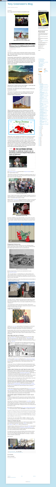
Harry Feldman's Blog (41, 61)
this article (44, 40)
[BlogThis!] (18, 451)
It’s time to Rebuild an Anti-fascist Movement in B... (43, 114)
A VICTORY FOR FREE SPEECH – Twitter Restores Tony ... (43, 112)
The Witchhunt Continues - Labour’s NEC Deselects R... (43, 92)
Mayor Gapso (13, 452)
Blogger (29, 481)
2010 (39, 143)
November (41, 126)
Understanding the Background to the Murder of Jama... (43, 115)
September (41, 128)
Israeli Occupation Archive (42, 63)
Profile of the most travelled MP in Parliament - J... (43, 98)
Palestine (20, 452)
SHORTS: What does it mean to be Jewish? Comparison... (43, 118)
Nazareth (16, 452)
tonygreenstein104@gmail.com (42, 28)
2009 (39, 144)
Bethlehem (10, 452)
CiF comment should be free (42, 59)
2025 (39, 76)
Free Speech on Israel (41, 60)
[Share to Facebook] (20, 451)
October (40, 127)
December (41, 83)
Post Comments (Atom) (13, 477)
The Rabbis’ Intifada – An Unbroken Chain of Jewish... (43, 97)
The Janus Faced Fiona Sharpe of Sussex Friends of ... (43, 107)
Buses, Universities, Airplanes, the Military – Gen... (43, 117)
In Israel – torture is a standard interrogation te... (42, 104)
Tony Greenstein (46, 70)
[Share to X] (19, 451)
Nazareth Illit (18, 452)
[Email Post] (16, 451)
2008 (39, 145)
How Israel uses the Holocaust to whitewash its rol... (43, 109)
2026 (39, 75)
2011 (39, 142)
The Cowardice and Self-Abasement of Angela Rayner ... (43, 111)
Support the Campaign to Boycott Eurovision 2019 (43, 121)
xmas (22, 452)
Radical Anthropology (41, 65)
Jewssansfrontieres (41, 64)
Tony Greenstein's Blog (20, 4)
